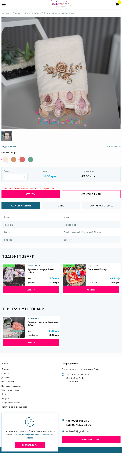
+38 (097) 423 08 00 (78, 424)
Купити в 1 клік (91, 194)
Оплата (5, 373)
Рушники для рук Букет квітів (41, 271)
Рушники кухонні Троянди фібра (43, 323)
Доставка (6, 377)
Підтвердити (29, 445)
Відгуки (5, 398)
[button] (119, 279)
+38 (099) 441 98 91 (78, 420)
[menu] (4, 4)
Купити (30, 290)
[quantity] (7, 177)
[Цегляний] (13, 159)
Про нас (5, 369)
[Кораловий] (22, 159)
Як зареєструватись (11, 386)
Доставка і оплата (101, 206)
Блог (3, 394)
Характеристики (21, 206)
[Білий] (5, 159)
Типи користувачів (10, 390)
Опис (61, 206)
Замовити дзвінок (91, 439)
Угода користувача (10, 402)
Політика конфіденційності (14, 407)
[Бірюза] (30, 159)
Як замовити (7, 381)
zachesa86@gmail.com (77, 431)
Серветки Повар (97, 269)
